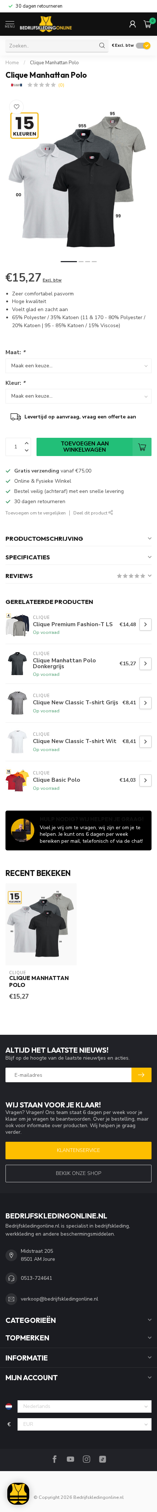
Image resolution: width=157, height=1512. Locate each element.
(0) (61, 85)
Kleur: (15, 383)
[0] (147, 24)
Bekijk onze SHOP (78, 1173)
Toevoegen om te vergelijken (35, 513)
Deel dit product (90, 513)
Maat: (15, 352)
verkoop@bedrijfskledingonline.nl (59, 1298)
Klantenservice (78, 1150)
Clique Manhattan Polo (54, 63)
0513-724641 (36, 1278)
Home (12, 63)
